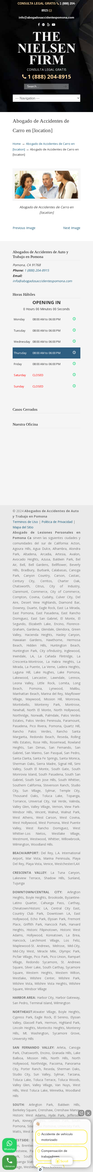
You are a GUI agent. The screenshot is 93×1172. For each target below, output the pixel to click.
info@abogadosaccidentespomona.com (46, 17)
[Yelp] (48, 24)
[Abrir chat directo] (81, 1113)
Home (17, 144)
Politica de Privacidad (57, 522)
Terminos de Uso (25, 522)
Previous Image (24, 228)
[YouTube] (53, 24)
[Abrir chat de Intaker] (40, 1169)
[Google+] (43, 24)
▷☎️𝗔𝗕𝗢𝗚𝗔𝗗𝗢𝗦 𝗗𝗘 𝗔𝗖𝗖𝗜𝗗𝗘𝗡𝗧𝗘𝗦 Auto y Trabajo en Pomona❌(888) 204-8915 (46, 48)
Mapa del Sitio (23, 527)
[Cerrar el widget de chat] (88, 1113)
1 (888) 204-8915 (48, 76)
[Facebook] (39, 24)
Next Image (71, 228)
